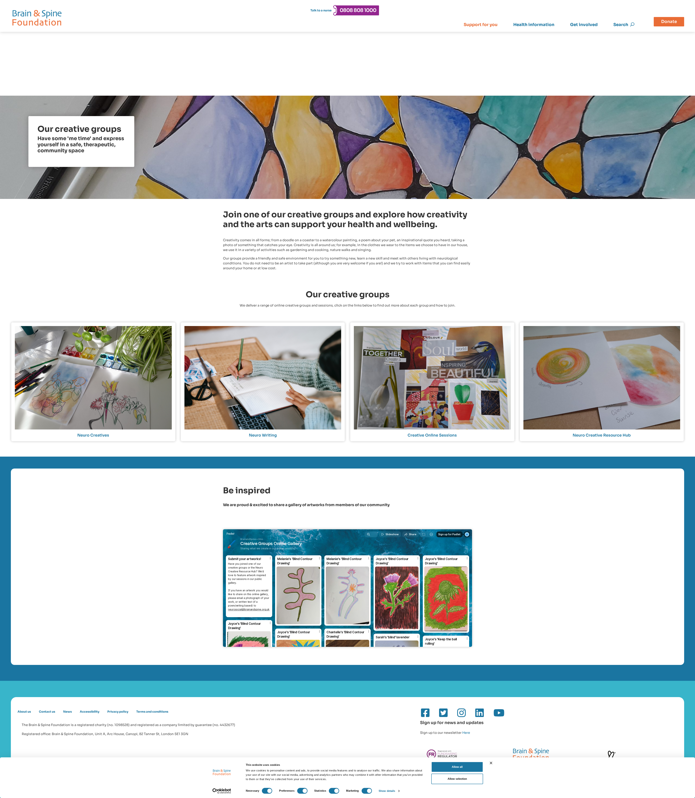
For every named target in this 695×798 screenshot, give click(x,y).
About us (24, 711)
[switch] (302, 791)
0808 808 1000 (358, 10)
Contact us (47, 711)
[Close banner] (491, 763)
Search (620, 24)
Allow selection (457, 778)
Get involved (584, 24)
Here (466, 733)
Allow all (457, 766)
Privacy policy (117, 711)
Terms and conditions (152, 711)
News (67, 711)
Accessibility (89, 711)
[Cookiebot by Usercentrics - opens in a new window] (222, 791)
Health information (533, 24)
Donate (669, 21)
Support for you (481, 24)
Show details (387, 790)
